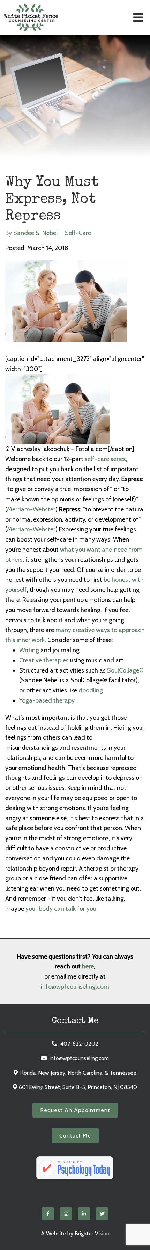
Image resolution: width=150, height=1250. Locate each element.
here (88, 966)
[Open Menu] (138, 17)
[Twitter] (102, 1213)
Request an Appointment (75, 1110)
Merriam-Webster (31, 509)
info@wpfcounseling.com (75, 986)
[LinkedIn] (84, 1213)
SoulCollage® (125, 670)
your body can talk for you (60, 909)
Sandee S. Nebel (35, 233)
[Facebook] (48, 1213)
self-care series (105, 459)
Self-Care (78, 233)
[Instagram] (66, 1213)
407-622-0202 (79, 1043)
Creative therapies (44, 660)
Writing (29, 650)
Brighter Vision (92, 1233)
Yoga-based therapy (47, 700)
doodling (90, 690)
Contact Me (75, 1135)
